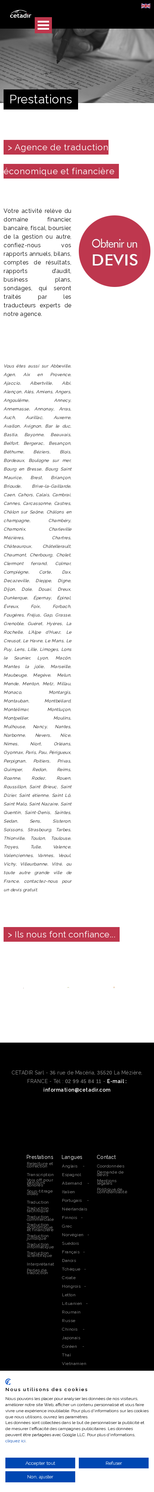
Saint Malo (15, 803)
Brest (36, 477)
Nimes (11, 743)
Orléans (62, 743)
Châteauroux (17, 546)
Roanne (12, 778)
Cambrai (61, 494)
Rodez (38, 778)
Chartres (61, 537)
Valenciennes (18, 855)
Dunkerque (15, 597)
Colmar (62, 563)
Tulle (35, 846)
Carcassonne (37, 503)
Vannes (45, 855)
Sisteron (61, 821)
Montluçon (59, 709)
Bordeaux (14, 460)
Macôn (63, 657)
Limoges (49, 649)
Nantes (62, 726)
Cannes (12, 503)
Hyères (54, 623)
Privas (63, 761)
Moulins (62, 718)
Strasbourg (39, 829)
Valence (62, 846)
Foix (35, 606)
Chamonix (14, 529)
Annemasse (16, 408)
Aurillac (34, 417)
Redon (39, 769)
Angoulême (16, 400)
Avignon (32, 426)
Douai (44, 589)
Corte (45, 572)
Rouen (64, 778)
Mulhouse (14, 726)
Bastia (10, 434)
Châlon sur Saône (23, 512)
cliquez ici (15, 1440)
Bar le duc (57, 426)
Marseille (60, 666)
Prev (13, 987)
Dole (26, 589)
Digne (64, 580)
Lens (19, 649)
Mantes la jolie (24, 666)
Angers (62, 391)
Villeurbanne (33, 864)
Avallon (12, 426)
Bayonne (34, 434)
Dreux (64, 589)
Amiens (44, 391)
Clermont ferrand (25, 563)
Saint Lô (61, 795)
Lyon (42, 657)
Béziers (41, 451)
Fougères (14, 615)
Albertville (41, 383)
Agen (9, 374)
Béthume (13, 451)
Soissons (13, 829)
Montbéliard (57, 700)
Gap (47, 615)
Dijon (9, 589)
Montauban (16, 700)
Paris (30, 752)
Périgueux (60, 752)
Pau (42, 752)
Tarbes (63, 829)
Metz (48, 683)
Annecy (62, 400)
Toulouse (60, 838)
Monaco (12, 692)
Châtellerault (57, 546)
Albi (66, 383)
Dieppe (43, 580)
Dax (66, 572)
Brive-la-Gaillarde (51, 486)
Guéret (35, 623)
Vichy (10, 864)
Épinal (63, 597)
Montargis (60, 692)
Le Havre (32, 640)
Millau (63, 683)
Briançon (60, 477)
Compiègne (16, 572)
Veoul (64, 855)
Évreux (11, 606)
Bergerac (33, 443)
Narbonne (14, 735)
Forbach (62, 606)
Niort (35, 743)
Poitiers (41, 761)
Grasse (62, 615)
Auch (9, 417)
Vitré (57, 864)
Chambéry (59, 520)
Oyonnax (13, 752)
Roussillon (15, 786)
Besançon (59, 443)
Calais (42, 494)
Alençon (12, 391)
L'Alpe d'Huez (44, 632)
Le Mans (54, 640)
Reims (64, 769)
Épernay (42, 597)
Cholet (63, 554)
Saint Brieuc (43, 786)
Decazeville (16, 580)
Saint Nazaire (43, 803)
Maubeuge (15, 675)
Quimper (13, 769)
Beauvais (60, 434)
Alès (28, 391)
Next (141, 987)
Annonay (43, 408)
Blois (65, 451)
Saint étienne (33, 795)
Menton (30, 683)
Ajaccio (12, 383)
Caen (9, 494)
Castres (62, 503)
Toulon (37, 838)
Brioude (12, 486)
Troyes (11, 846)
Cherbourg (41, 554)
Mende (11, 683)
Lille (32, 649)
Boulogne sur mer (49, 460)
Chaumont (15, 554)
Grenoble (13, 623)
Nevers (42, 735)
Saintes (62, 812)
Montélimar (16, 709)
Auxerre (62, 417)
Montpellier (16, 718)
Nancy (40, 726)
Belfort (11, 443)
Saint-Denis (37, 812)
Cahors (25, 494)
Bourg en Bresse (23, 469)
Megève (41, 675)
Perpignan (14, 761)
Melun (64, 675)
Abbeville (60, 366)
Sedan (10, 821)
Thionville (14, 838)
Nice (65, 735)
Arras (65, 408)
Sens (35, 821)
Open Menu (43, 25)
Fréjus (33, 615)
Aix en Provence (46, 374)
